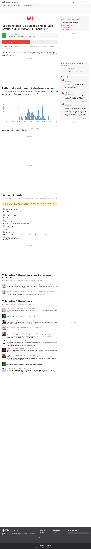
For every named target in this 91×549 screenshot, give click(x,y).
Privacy (43, 2)
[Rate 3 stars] (74, 68)
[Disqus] (30, 224)
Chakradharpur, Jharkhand (46, 284)
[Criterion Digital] (45, 545)
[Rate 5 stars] (79, 68)
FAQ (38, 2)
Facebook (55, 535)
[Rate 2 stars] (72, 68)
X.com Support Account (68, 25)
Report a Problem (16, 42)
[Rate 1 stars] (69, 68)
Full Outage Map (45, 42)
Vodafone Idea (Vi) (18, 5)
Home (24, 2)
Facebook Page (67, 27)
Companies (31, 2)
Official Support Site (67, 29)
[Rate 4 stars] (77, 68)
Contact (50, 2)
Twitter (54, 532)
